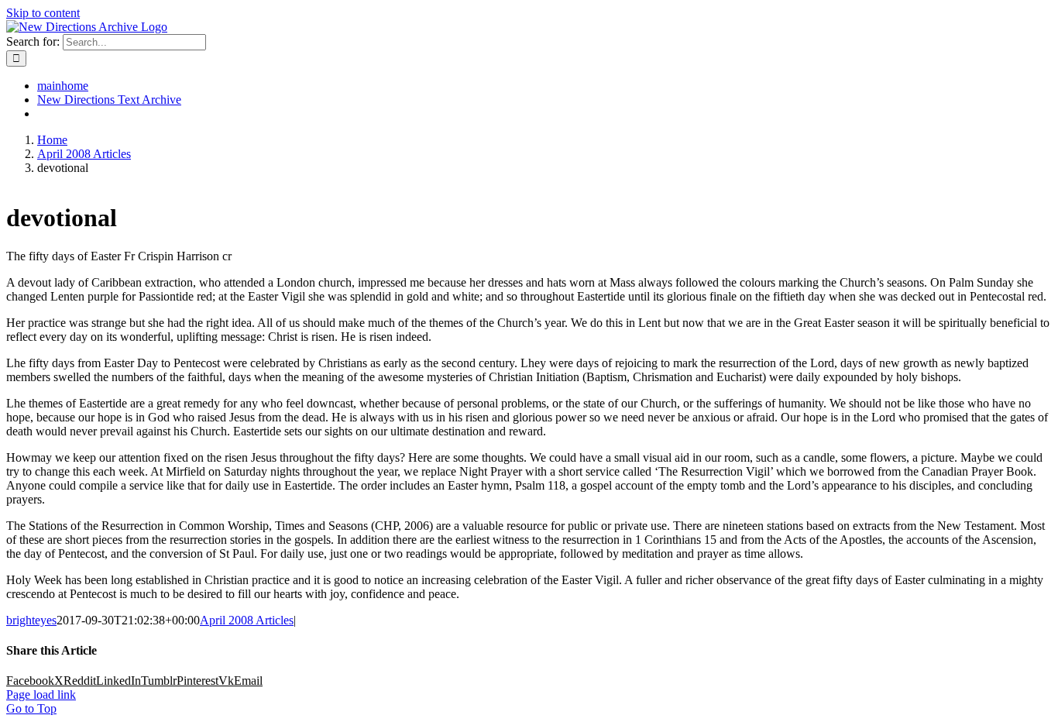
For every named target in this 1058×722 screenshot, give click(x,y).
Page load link (41, 694)
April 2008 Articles (247, 620)
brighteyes (31, 620)
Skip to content (43, 12)
